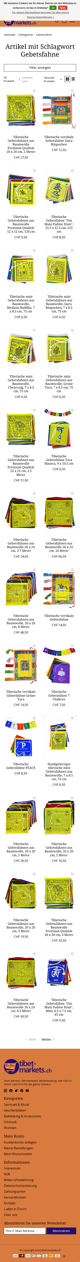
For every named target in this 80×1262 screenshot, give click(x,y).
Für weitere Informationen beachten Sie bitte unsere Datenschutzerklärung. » (40, 15)
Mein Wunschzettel (18, 1154)
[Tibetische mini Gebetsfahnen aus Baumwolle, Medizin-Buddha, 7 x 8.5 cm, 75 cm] (21, 269)
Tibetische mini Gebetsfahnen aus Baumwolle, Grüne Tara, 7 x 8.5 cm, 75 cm (59, 383)
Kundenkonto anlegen (20, 1142)
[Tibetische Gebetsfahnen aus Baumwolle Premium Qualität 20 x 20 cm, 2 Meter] (21, 110)
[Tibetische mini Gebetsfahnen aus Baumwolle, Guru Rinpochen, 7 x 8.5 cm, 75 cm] (59, 269)
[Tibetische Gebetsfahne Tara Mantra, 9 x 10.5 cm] (59, 429)
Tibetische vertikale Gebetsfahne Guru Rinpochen (59, 140)
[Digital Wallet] (36, 1256)
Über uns (10, 1215)
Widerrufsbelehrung (19, 1180)
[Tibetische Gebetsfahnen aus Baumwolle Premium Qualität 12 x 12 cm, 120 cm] (21, 190)
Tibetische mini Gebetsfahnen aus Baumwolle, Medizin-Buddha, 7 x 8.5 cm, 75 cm (21, 304)
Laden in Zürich (15, 1209)
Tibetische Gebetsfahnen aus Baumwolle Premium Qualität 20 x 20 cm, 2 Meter (21, 144)
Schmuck (10, 1122)
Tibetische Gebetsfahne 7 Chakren (59, 695)
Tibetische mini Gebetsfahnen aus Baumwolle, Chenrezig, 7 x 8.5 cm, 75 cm (21, 383)
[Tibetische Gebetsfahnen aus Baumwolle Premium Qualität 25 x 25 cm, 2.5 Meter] (21, 429)
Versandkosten (15, 1197)
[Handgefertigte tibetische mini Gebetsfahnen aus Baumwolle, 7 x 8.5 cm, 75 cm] (59, 737)
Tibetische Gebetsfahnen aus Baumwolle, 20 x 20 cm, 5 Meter (21, 849)
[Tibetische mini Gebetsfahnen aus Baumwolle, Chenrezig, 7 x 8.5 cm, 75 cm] (21, 349)
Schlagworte (25, 34)
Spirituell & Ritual (16, 1104)
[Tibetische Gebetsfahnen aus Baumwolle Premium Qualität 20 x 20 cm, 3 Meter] (59, 893)
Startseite (9, 34)
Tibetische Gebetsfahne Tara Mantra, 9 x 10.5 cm (58, 460)
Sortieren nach (27, 79)
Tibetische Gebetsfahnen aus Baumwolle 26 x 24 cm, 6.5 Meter (21, 1005)
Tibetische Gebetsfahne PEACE (21, 766)
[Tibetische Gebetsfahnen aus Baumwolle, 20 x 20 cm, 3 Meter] (21, 893)
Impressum (12, 1168)
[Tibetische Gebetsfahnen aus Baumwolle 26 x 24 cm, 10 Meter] (59, 513)
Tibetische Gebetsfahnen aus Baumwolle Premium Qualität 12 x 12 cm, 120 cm (21, 224)
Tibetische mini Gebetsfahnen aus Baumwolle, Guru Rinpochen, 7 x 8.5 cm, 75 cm (59, 304)
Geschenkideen (15, 1110)
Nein (62, 8)
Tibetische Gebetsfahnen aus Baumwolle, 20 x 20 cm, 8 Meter (21, 621)
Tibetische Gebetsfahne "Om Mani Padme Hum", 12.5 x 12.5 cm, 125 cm (58, 224)
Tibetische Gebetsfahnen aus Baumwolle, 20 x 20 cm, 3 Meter (21, 925)
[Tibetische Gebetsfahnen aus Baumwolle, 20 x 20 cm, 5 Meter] (21, 817)
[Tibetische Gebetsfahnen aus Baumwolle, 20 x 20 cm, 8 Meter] (21, 589)
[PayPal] (51, 1256)
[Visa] (27, 1256)
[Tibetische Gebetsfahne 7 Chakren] (59, 665)
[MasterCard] (21, 1256)
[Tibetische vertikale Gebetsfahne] (59, 589)
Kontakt (10, 1203)
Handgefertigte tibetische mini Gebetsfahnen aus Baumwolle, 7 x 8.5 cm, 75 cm (59, 771)
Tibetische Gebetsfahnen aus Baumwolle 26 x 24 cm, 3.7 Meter (21, 545)
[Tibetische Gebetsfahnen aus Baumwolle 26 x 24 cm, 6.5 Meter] (21, 973)
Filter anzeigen (40, 67)
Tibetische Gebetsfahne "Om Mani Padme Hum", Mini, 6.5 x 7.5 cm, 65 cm (58, 1007)
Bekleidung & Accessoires (22, 1116)
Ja (53, 8)
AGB (7, 1174)
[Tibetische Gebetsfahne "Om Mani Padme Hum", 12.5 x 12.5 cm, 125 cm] (59, 190)
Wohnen (10, 1128)
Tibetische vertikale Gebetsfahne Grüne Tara (21, 695)
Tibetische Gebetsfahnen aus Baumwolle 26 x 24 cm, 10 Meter (59, 545)
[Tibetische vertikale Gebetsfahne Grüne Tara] (21, 665)
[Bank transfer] (15, 1256)
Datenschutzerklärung (20, 1186)
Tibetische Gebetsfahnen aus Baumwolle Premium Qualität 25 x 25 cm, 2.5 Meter (21, 465)
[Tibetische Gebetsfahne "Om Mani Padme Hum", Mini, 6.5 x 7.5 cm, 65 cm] (59, 973)
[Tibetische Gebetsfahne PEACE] (21, 737)
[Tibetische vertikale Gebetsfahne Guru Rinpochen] (59, 110)
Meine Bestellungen (18, 1148)
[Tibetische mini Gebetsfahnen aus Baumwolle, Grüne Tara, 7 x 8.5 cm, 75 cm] (59, 349)
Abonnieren (61, 1231)
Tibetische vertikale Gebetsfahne (59, 618)
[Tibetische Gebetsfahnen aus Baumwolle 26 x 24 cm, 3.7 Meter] (21, 513)
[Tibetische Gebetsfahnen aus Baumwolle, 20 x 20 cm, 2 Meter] (59, 817)
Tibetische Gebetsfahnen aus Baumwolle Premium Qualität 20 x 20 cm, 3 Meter (59, 927)
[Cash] (57, 1256)
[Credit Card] (45, 1256)
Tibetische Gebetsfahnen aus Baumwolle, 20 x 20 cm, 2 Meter (59, 849)
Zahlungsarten (15, 1191)
